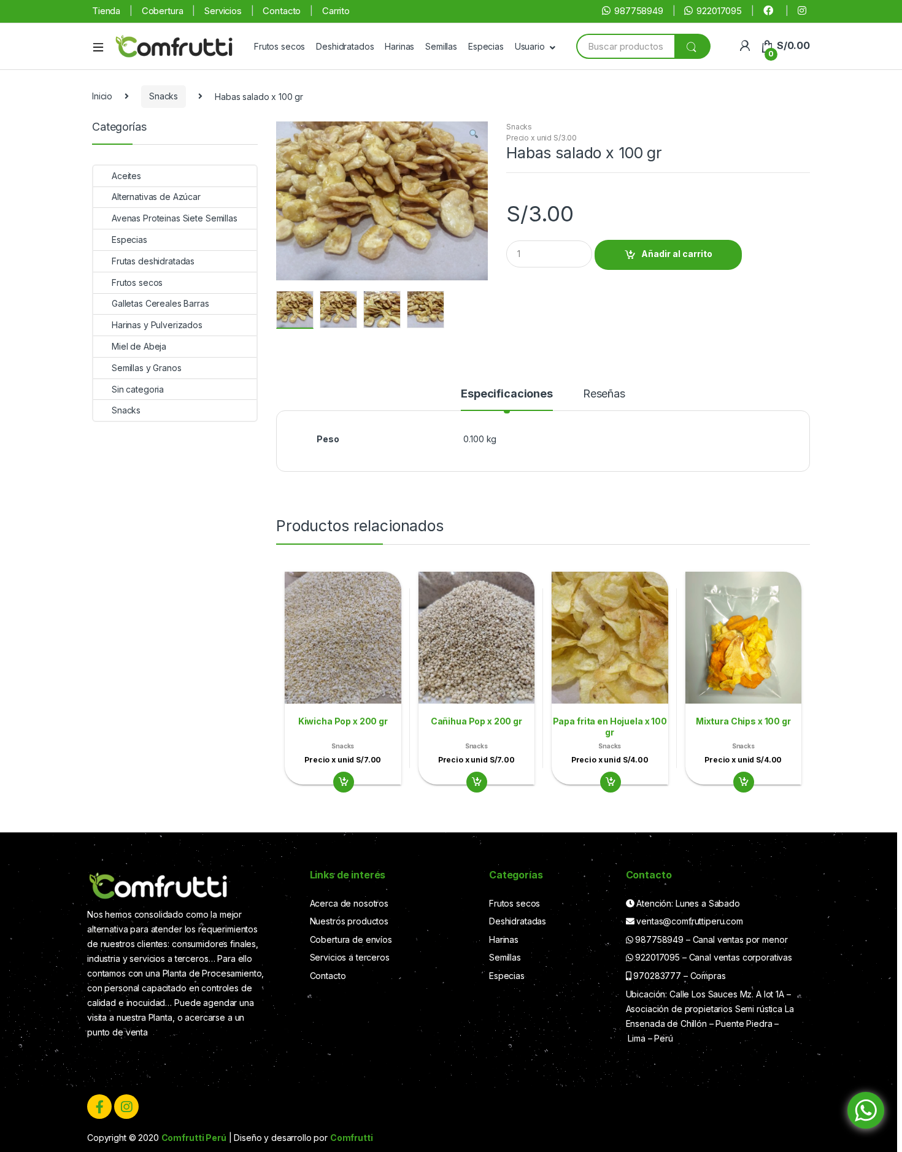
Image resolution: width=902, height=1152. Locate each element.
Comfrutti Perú (193, 1137)
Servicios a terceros (350, 957)
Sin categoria (138, 389)
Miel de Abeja (139, 346)
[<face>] (770, 11)
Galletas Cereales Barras (160, 303)
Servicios (223, 11)
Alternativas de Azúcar (156, 196)
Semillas (441, 46)
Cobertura (162, 11)
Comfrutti (351, 1137)
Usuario (530, 46)
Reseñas (604, 394)
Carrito (336, 11)
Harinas (399, 46)
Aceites (126, 176)
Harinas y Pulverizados (157, 325)
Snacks (163, 96)
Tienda (106, 11)
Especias (486, 46)
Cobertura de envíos (351, 939)
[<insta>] (804, 11)
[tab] (507, 399)
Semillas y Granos (147, 368)
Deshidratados (345, 46)
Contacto (282, 11)
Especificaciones (507, 394)
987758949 (638, 11)
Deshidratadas (517, 921)
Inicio (102, 96)
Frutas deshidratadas (153, 261)
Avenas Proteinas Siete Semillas (174, 218)
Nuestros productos (349, 921)
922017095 (719, 11)
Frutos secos (279, 46)
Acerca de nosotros (349, 903)
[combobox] (625, 46)
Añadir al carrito (676, 253)
